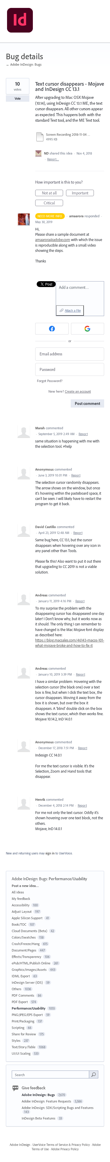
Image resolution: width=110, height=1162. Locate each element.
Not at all (52, 193)
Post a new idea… (25, 885)
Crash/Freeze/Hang (26, 944)
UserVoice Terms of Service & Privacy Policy (61, 1145)
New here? (69, 391)
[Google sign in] (87, 329)
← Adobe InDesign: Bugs (24, 64)
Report (83, 434)
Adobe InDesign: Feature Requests (47, 1101)
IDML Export (21, 976)
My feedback (21, 898)
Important (83, 193)
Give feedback (33, 1087)
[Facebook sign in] (52, 329)
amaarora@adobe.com (52, 239)
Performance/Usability (68, 878)
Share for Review (24, 1034)
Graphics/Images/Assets (29, 969)
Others (16, 989)
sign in (50, 853)
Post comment (87, 403)
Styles (16, 1040)
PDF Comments (23, 995)
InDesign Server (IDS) (27, 982)
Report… (53, 159)
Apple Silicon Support (27, 918)
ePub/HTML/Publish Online (31, 963)
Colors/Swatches (24, 937)
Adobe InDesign (20, 1145)
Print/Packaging (23, 1021)
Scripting (18, 1027)
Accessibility (21, 905)
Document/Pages (24, 950)
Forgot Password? (49, 381)
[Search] (93, 1074)
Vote (18, 98)
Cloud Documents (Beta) (29, 931)
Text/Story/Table (23, 1047)
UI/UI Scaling (21, 1053)
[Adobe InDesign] (20, 21)
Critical (53, 203)
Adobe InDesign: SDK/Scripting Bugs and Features (58, 1107)
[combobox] (52, 1074)
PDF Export (20, 1002)
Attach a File (73, 310)
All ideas (18, 892)
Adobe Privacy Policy (65, 1149)
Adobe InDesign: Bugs (29, 878)
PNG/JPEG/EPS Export (27, 1014)
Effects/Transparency (26, 956)
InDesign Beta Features (39, 1118)
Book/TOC (19, 924)
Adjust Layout (22, 911)
